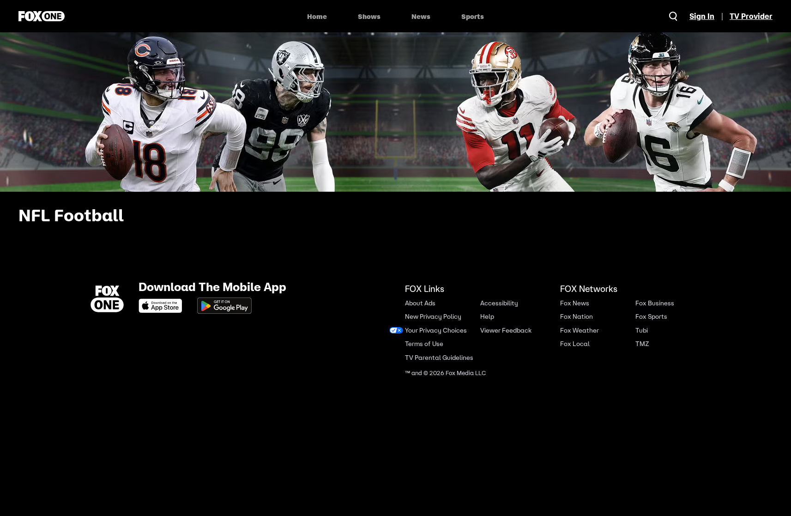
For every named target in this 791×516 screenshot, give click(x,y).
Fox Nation (576, 317)
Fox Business (654, 303)
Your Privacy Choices (436, 330)
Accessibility (499, 303)
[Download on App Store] (163, 305)
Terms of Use (424, 344)
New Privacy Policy (433, 317)
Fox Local (575, 344)
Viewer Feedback (505, 330)
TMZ (642, 344)
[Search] (673, 16)
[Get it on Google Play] (224, 305)
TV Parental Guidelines (439, 358)
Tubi (641, 330)
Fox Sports (651, 317)
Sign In (701, 16)
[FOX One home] (41, 16)
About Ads (420, 303)
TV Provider (751, 16)
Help (487, 317)
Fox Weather (579, 330)
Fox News (574, 303)
